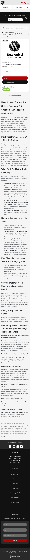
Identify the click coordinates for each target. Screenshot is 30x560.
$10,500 (5, 71)
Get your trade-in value (15, 20)
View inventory (15, 474)
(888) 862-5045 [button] (16, 462)
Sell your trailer (15, 488)
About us (15, 479)
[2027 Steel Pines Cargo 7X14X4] (15, 49)
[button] (25, 2)
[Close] (26, 18)
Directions (15, 483)
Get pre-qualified (15, 493)
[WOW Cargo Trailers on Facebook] (9, 446)
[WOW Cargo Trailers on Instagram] (17, 446)
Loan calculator (15, 497)
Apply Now (6, 89)
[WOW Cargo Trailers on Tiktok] (21, 446)
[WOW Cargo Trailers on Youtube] (13, 446)
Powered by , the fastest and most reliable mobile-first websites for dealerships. (15, 552)
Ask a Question (10, 82)
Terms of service (15, 507)
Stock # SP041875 (6, 62)
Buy (7, 78)
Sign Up (15, 540)
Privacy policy (15, 502)
